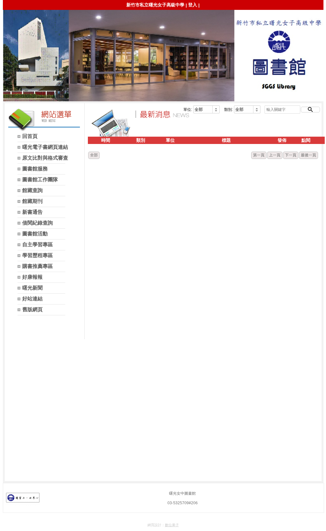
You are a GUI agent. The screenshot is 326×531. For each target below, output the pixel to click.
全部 (94, 155)
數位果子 (172, 525)
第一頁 (259, 155)
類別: (228, 109)
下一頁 (290, 155)
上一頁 (274, 155)
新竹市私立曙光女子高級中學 (155, 4)
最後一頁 (308, 155)
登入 (192, 4)
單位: (187, 109)
